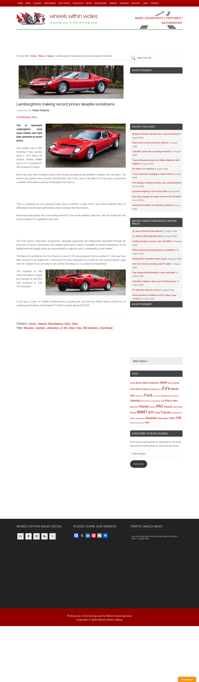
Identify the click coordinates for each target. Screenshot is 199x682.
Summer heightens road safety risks (149, 191)
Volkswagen (162, 418)
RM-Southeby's (91, 327)
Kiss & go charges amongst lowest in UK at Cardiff (156, 196)
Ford (148, 395)
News (68, 323)
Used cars (140, 418)
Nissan (144, 406)
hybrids (176, 396)
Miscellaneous (55, 323)
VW (178, 418)
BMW (163, 382)
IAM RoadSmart (146, 401)
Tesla (157, 412)
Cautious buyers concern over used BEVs (152, 241)
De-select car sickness (143, 168)
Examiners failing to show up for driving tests (154, 281)
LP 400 (64, 327)
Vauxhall (150, 418)
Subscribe (138, 464)
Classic (32, 323)
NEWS (139, 18)
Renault (168, 406)
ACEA (132, 383)
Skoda (133, 412)
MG (171, 401)
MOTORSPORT (172, 22)
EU (160, 389)
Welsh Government (137, 423)
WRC (147, 422)
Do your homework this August (147, 231)
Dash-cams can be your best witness (150, 142)
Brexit (170, 383)
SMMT (142, 412)
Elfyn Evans (142, 389)
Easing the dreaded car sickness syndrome (153, 205)
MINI (175, 401)
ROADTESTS (154, 18)
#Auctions (28, 327)
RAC (160, 406)
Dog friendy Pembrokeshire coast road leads (153, 272)
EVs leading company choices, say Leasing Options (157, 182)
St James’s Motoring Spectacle (147, 236)
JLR (162, 401)
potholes (153, 407)
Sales (75, 323)
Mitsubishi (134, 407)
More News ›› (141, 361)
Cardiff (176, 383)
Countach (40, 327)
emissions (154, 389)
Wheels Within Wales (57, 18)
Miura (72, 327)
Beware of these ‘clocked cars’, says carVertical (155, 134)
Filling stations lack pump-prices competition (153, 250)
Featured (42, 323)
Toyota (165, 412)
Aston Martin (142, 382)
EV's (166, 388)
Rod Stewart (106, 327)
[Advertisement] (99, 40)
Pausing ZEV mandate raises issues (149, 258)
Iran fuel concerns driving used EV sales (151, 264)
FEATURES (173, 18)
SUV (151, 412)
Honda (164, 396)
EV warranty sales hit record (145, 290)
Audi (151, 382)
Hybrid (170, 396)
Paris (79, 327)
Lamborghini (52, 327)
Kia (167, 400)
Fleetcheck (139, 396)
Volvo (172, 418)
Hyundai (135, 400)
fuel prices (156, 396)
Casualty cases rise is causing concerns (151, 151)
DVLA (132, 389)
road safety (177, 407)
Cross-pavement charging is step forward (152, 174)
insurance (156, 401)
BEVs (157, 383)
